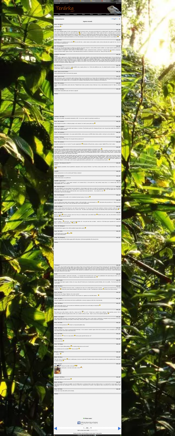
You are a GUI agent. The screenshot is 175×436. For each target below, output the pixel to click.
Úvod (59, 14)
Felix (55, 29)
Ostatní (115, 14)
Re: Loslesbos (61, 83)
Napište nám (90, 435)
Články (91, 14)
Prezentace (67, 14)
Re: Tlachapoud (60, 195)
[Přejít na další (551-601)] (115, 19)
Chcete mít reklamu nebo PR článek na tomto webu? (84, 433)
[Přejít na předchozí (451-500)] (112, 19)
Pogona (57, 351)
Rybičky (93, 1)
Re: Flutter (62, 116)
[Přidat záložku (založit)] (54, 435)
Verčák (55, 206)
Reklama (86, 435)
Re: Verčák (60, 200)
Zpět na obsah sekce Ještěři (83, 430)
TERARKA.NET (57, 3)
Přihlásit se (118, 3)
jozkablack (56, 54)
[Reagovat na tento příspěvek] (117, 24)
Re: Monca (60, 303)
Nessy (55, 24)
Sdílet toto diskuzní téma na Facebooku (89, 422)
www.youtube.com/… (58, 183)
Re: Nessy (59, 29)
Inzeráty (75, 14)
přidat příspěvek (59, 19)
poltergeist (56, 377)
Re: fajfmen (60, 24)
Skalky (104, 1)
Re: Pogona (60, 344)
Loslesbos (56, 88)
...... (85, 427)
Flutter (55, 126)
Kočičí (71, 1)
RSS (84, 435)
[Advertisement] (87, 104)
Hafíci (60, 1)
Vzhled (94, 435)
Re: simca (59, 65)
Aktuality (100, 14)
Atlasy (107, 14)
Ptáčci (82, 1)
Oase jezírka (99, 433)
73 (91, 427)
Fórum (83, 14)
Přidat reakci (88, 418)
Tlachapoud (56, 265)
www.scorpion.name (64, 134)
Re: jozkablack (60, 46)
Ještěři (59, 16)
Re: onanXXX (60, 147)
